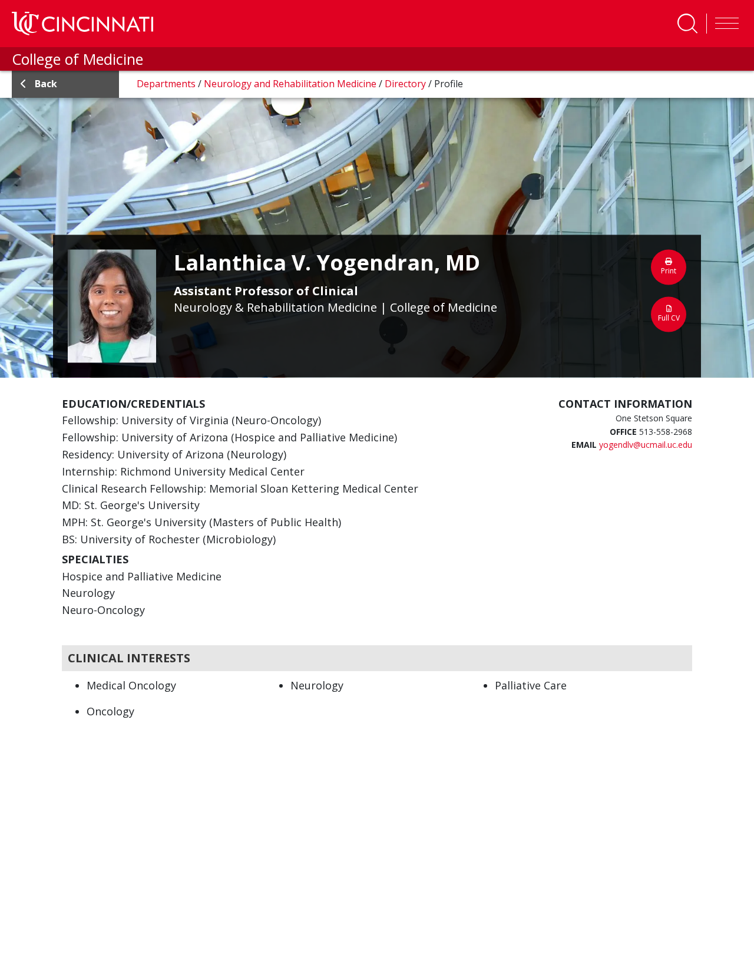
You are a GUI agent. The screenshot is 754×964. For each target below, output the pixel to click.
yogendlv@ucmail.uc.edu (645, 444)
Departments (167, 83)
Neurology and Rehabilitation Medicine (291, 83)
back (46, 83)
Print (668, 270)
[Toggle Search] (687, 23)
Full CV (669, 317)
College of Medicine (77, 59)
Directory (406, 83)
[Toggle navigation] (724, 24)
